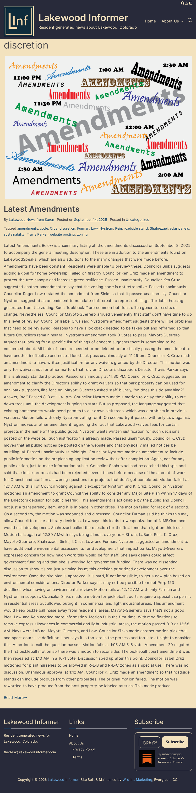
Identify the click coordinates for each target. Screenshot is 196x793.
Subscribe (175, 741)
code (44, 228)
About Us (170, 21)
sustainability (14, 234)
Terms (77, 757)
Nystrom (106, 228)
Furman (83, 228)
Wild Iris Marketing (137, 779)
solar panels (179, 228)
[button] (181, 21)
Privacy (178, 762)
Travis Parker (37, 234)
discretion (67, 228)
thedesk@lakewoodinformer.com (30, 752)
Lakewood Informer (83, 17)
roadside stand (136, 228)
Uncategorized (137, 219)
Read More (14, 697)
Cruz (54, 228)
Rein (118, 228)
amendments (27, 228)
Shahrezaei (159, 228)
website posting (62, 234)
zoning (82, 234)
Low (94, 228)
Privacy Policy (83, 749)
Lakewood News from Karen (31, 219)
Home (150, 21)
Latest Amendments (42, 209)
